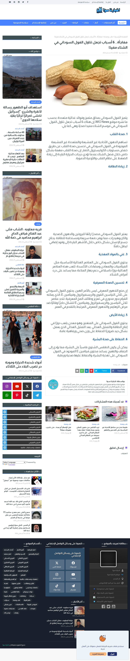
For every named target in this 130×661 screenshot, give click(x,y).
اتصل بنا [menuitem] (122, 29)
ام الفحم (116, 579)
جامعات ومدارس (32, 588)
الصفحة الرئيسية (121, 37)
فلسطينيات (19, 604)
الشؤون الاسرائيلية (10, 575)
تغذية (6, 583)
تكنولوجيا (7, 588)
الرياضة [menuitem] (75, 23)
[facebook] (27, 2)
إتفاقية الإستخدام (97, 2)
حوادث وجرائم (27, 592)
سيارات (6, 600)
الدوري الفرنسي (34, 427)
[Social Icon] (37, 386)
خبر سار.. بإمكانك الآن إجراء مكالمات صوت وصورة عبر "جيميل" (16, 479)
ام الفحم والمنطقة (10, 579)
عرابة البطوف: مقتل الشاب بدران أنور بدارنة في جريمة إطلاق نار (13, 253)
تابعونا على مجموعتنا (105, 589)
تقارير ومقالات (29, 583)
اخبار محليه (7, 554)
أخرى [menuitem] (113, 29)
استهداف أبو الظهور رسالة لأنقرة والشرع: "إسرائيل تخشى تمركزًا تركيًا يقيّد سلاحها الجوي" (22, 113)
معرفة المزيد (98, 654)
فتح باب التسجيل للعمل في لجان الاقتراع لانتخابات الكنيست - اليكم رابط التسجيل (17, 491)
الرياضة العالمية (9, 571)
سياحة (32, 596)
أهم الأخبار (20, 550)
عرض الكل (9, 55)
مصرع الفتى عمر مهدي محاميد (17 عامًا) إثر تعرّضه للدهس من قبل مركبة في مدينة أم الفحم (16, 515)
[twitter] (23, 2)
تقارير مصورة (16, 583)
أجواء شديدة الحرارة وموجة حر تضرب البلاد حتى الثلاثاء (13, 271)
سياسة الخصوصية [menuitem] (20, 23)
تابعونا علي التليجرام (105, 601)
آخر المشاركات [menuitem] (109, 23)
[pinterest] (14, 2)
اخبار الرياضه (31, 550)
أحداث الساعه (8, 550)
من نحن (115, 2)
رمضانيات (23, 596)
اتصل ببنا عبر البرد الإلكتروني (109, 583)
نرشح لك (7, 613)
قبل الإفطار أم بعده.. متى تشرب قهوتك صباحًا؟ (58, 428)
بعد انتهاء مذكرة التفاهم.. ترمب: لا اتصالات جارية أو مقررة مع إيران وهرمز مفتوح (13, 158)
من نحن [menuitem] (53, 23)
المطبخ (23, 575)
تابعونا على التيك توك (105, 593)
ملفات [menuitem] (86, 23)
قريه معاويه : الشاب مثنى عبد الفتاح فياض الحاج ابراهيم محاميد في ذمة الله (23, 233)
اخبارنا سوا (122, 53)
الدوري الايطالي (34, 432)
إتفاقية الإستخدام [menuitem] (39, 23)
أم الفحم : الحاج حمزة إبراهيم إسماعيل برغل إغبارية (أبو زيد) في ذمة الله (16, 528)
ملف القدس (22, 608)
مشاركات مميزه (9, 608)
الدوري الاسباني (34, 412)
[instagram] (18, 2)
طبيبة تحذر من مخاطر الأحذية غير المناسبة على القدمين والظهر (114, 428)
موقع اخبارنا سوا (113, 575)
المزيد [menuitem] (64, 23)
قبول (112, 654)
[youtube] (9, 2)
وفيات (16, 613)
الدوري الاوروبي (34, 442)
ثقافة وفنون (18, 588)
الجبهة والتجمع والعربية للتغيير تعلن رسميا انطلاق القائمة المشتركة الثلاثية (14, 291)
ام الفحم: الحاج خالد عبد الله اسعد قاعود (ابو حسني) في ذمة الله (17, 502)
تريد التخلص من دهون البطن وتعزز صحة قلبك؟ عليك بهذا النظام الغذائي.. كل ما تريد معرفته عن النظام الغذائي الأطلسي (88, 432)
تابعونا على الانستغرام (105, 597)
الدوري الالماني (34, 422)
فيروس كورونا (32, 604)
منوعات (32, 608)
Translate (11, 465)
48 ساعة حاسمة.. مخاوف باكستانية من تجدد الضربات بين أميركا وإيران (14, 136)
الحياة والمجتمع (34, 554)
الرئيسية (123, 2)
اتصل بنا (108, 2)
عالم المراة (27, 600)
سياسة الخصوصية (84, 2)
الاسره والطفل (20, 554)
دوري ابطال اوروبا (33, 437)
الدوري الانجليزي (34, 417)
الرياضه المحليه (23, 571)
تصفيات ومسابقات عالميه (30, 447)
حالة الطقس (15, 592)
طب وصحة (108, 37)
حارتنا (5, 592)
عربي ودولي (8, 604)
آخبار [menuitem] (96, 23)
